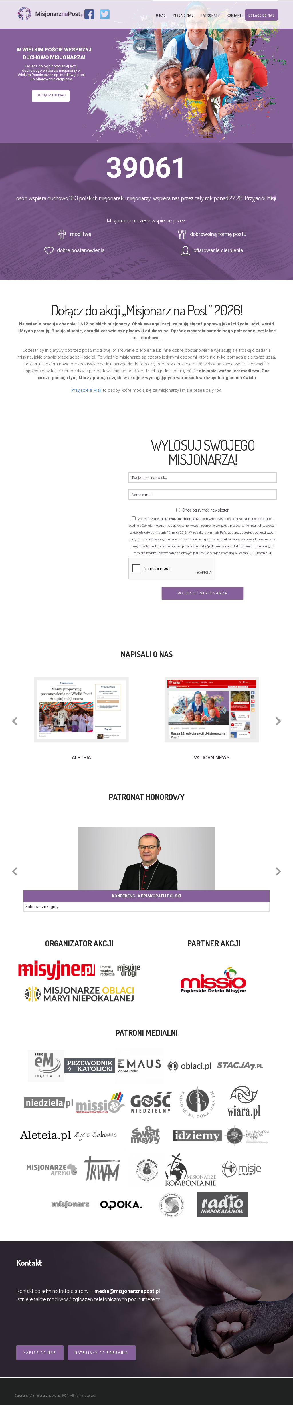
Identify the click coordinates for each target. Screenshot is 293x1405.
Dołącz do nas (261, 15)
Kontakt (234, 15)
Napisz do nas (39, 1352)
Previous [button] (15, 721)
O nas (161, 15)
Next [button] (278, 721)
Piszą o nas (183, 15)
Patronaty (210, 15)
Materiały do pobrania (101, 1352)
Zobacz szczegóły (41, 906)
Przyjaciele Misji (86, 390)
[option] (81, 719)
